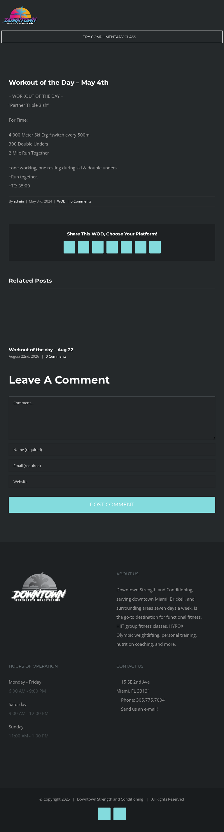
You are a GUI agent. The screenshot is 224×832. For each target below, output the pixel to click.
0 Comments (81, 201)
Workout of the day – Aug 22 (41, 349)
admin (19, 201)
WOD (61, 201)
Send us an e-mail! (139, 709)
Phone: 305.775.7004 (142, 700)
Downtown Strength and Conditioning (110, 799)
